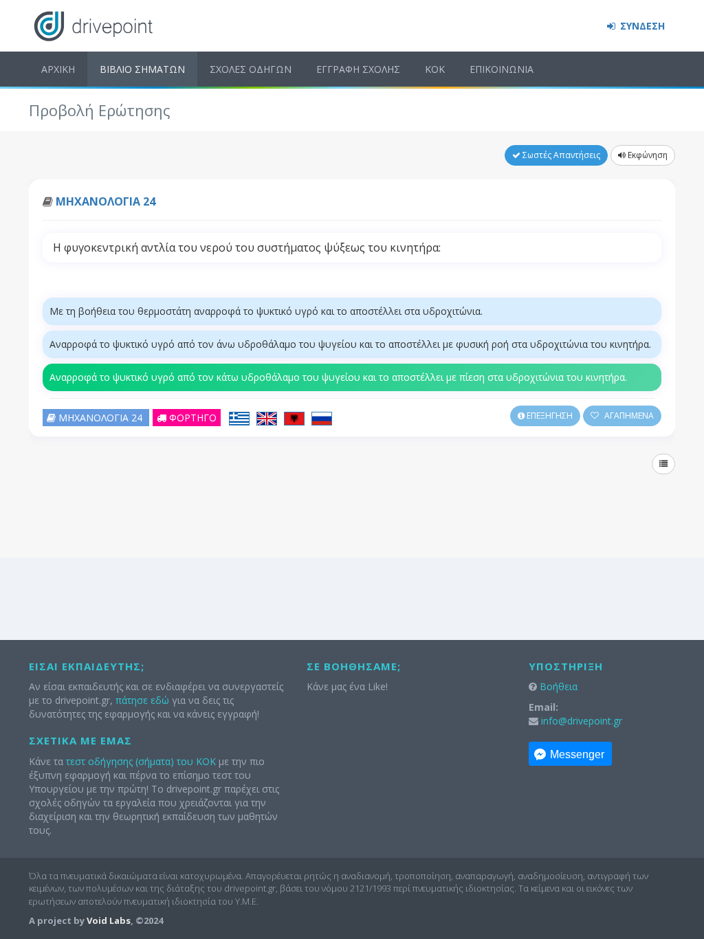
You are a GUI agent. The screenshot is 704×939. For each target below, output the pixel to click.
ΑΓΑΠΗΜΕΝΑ (628, 415)
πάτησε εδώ (142, 700)
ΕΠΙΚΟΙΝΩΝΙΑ (502, 69)
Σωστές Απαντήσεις (560, 155)
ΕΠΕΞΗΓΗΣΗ (549, 415)
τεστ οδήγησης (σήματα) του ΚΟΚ (141, 761)
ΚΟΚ (435, 69)
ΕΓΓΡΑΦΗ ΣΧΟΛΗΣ (358, 69)
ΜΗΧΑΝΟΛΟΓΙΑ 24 (105, 201)
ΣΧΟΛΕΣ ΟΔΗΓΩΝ (251, 69)
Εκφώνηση (647, 155)
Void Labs (109, 920)
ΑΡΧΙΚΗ (58, 69)
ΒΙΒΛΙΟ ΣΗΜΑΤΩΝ (142, 69)
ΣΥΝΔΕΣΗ (641, 25)
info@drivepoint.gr (581, 720)
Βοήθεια (559, 686)
